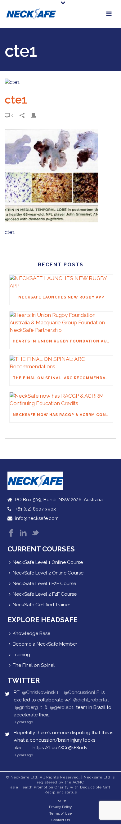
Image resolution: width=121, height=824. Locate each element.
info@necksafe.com (37, 518)
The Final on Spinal (34, 665)
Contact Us (61, 820)
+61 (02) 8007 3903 (35, 509)
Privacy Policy (60, 807)
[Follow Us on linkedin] (23, 533)
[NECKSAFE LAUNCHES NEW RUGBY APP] (61, 282)
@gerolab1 (62, 707)
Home (61, 800)
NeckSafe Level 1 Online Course (48, 562)
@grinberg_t (28, 707)
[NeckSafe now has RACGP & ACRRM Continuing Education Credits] (61, 399)
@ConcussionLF (81, 692)
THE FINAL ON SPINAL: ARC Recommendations (63, 378)
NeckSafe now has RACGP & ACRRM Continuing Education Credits (63, 415)
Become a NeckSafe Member (45, 644)
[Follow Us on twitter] (35, 533)
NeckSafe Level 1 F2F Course (44, 583)
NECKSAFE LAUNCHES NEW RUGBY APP (61, 297)
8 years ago (23, 722)
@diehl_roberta (90, 700)
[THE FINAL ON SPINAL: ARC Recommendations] (61, 363)
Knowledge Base (31, 633)
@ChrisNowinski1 (40, 692)
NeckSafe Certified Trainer (41, 605)
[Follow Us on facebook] (11, 533)
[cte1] (60, 82)
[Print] (36, 115)
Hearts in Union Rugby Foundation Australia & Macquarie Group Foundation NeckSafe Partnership (63, 341)
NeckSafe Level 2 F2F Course (45, 594)
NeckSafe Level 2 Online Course (48, 573)
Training (21, 654)
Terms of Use (60, 813)
